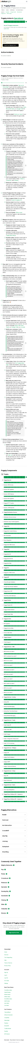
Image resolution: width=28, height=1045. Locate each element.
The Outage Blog (8, 957)
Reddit (4, 815)
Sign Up (6, 972)
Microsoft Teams (10, 108)
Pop (2, 869)
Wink (2, 904)
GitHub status (7, 996)
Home (5, 952)
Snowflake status (8, 998)
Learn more (6, 28)
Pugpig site (3, 13)
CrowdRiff (5, 830)
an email (23, 327)
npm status (6, 1003)
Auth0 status (7, 1001)
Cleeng (3, 900)
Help (5, 960)
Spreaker (4, 887)
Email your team (18, 114)
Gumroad (5, 820)
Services (6, 954)
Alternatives (19, 12)
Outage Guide (13, 12)
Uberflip (4, 836)
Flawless (6, 1023)
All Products (7, 1034)
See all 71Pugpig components (11, 25)
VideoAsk (4, 909)
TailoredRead (7, 1012)
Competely (6, 1017)
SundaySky (5, 891)
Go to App (6, 980)
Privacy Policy (7, 965)
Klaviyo (3, 913)
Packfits (6, 1031)
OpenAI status (7, 992)
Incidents (7, 12)
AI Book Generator (8, 1014)
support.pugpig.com (16, 200)
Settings (6, 983)
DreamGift (6, 1025)
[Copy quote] (25, 165)
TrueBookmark (7, 1028)
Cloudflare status (8, 990)
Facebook (8, 180)
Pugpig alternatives (11, 235)
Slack (24, 107)
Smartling (5, 852)
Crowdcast (4, 878)
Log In (5, 975)
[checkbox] (1, 85)
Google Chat (20, 108)
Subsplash (5, 846)
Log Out (6, 977)
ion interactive (7, 825)
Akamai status (7, 994)
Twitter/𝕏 (22, 178)
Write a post (19, 212)
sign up (10, 455)
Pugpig (6, 474)
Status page (9, 13)
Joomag (5, 841)
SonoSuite (4, 895)
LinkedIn (16, 180)
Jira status (6, 1005)
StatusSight (6, 1020)
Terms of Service (8, 962)
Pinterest (4, 882)
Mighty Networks (6, 865)
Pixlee (3, 874)
